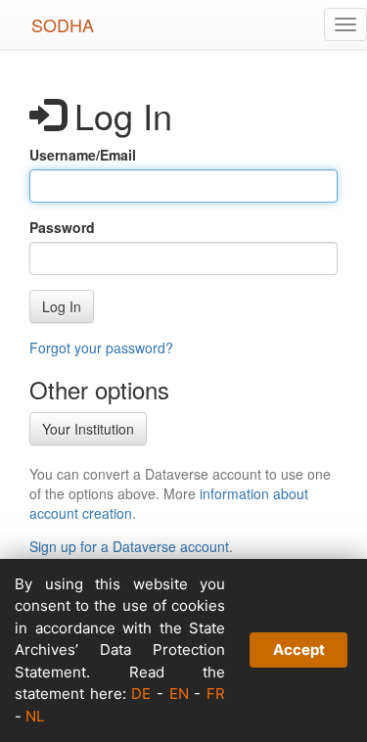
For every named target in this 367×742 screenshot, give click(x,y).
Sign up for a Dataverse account (129, 546)
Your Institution (88, 429)
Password (62, 227)
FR (215, 693)
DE (141, 693)
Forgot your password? (101, 347)
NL (34, 716)
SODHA (62, 24)
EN (179, 693)
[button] (61, 306)
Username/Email (82, 154)
